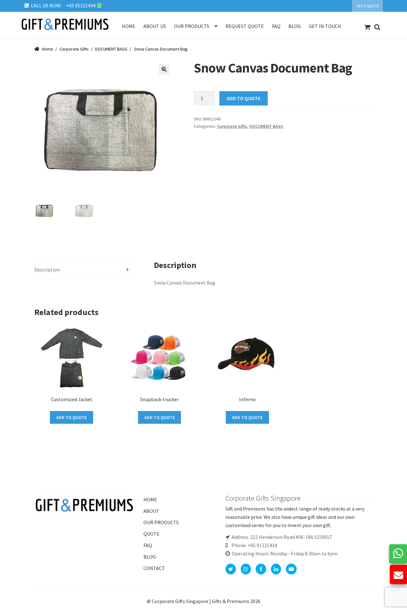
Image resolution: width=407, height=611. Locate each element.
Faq (276, 26)
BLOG (149, 556)
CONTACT (154, 568)
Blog (294, 26)
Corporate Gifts (74, 49)
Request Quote (244, 26)
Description (47, 269)
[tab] (84, 270)
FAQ (147, 545)
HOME (150, 499)
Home (128, 26)
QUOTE (151, 534)
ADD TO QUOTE (243, 98)
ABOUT (151, 511)
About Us (154, 26)
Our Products (191, 26)
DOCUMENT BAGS (111, 49)
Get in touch (325, 26)
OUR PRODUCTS (161, 522)
